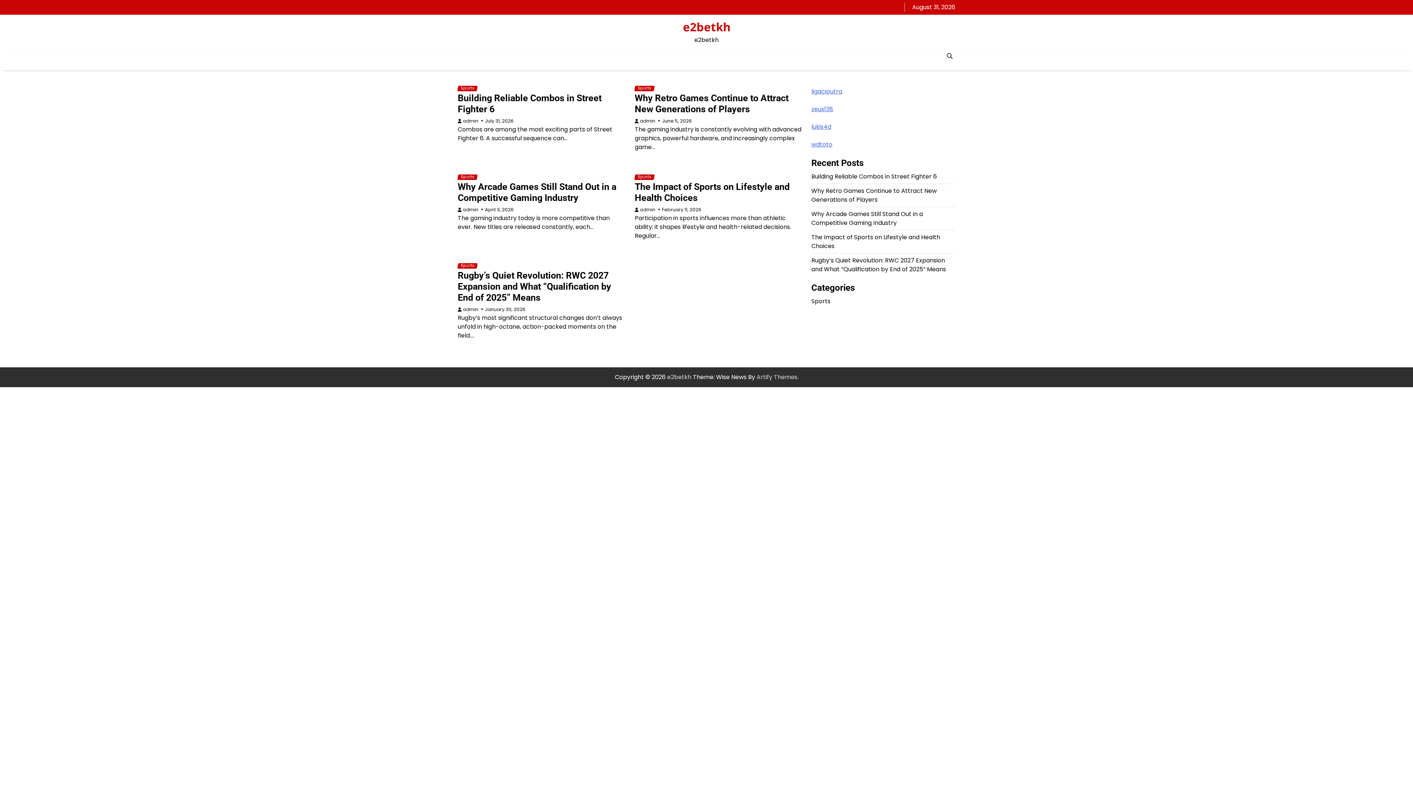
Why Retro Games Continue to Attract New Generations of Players (712, 103)
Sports (467, 88)
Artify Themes (777, 377)
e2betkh (706, 27)
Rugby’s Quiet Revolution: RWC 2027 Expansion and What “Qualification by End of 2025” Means (534, 286)
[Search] (949, 55)
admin (470, 121)
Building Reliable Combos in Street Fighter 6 (874, 176)
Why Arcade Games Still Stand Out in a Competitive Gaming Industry (537, 192)
